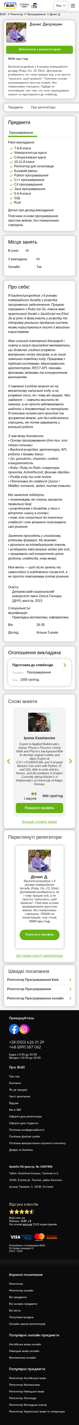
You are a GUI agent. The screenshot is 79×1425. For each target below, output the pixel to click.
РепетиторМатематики (24, 1384)
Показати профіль (39, 808)
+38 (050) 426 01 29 (26, 1042)
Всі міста (15, 1310)
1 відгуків (30, 798)
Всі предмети (18, 1297)
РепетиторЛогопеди (22, 1398)
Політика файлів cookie (24, 1136)
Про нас (14, 1076)
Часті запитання (19, 1096)
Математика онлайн (22, 1357)
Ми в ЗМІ (15, 1109)
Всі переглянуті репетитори (39, 956)
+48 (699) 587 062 (25, 1047)
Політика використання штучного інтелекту (37, 1143)
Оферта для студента (23, 1123)
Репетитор (16, 1283)
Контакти (15, 1083)
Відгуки (13, 1103)
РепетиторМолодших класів (28, 1404)
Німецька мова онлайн (24, 1351)
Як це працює (18, 1089)
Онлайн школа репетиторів (27, 1323)
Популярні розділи (21, 1317)
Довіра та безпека (21, 1149)
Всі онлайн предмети (23, 1303)
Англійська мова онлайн (25, 1344)
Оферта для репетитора (25, 1116)
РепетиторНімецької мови (26, 1391)
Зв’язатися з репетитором (40, 49)
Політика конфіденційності (26, 1129)
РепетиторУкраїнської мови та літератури (37, 1411)
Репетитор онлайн (21, 1290)
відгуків (27, 1224)
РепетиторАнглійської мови (27, 1378)
